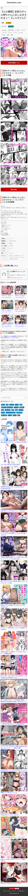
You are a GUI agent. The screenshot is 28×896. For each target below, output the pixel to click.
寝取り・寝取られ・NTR (7, 407)
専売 (13, 409)
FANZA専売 (11, 30)
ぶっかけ (20, 32)
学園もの (22, 407)
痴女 (12, 35)
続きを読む (14, 189)
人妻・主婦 (7, 409)
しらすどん (10, 26)
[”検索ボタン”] (25, 397)
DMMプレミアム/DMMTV (10, 336)
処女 (16, 409)
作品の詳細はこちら (14, 62)
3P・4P (10, 415)
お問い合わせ (22, 891)
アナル (3, 412)
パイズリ (4, 32)
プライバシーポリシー (12, 891)
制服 (21, 404)
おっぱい (17, 30)
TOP (5, 891)
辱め (3, 409)
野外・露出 (4, 415)
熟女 (19, 415)
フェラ (15, 32)
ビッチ (10, 32)
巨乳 (8, 35)
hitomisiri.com (14, 2)
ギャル (23, 30)
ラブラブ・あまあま (10, 412)
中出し (4, 35)
